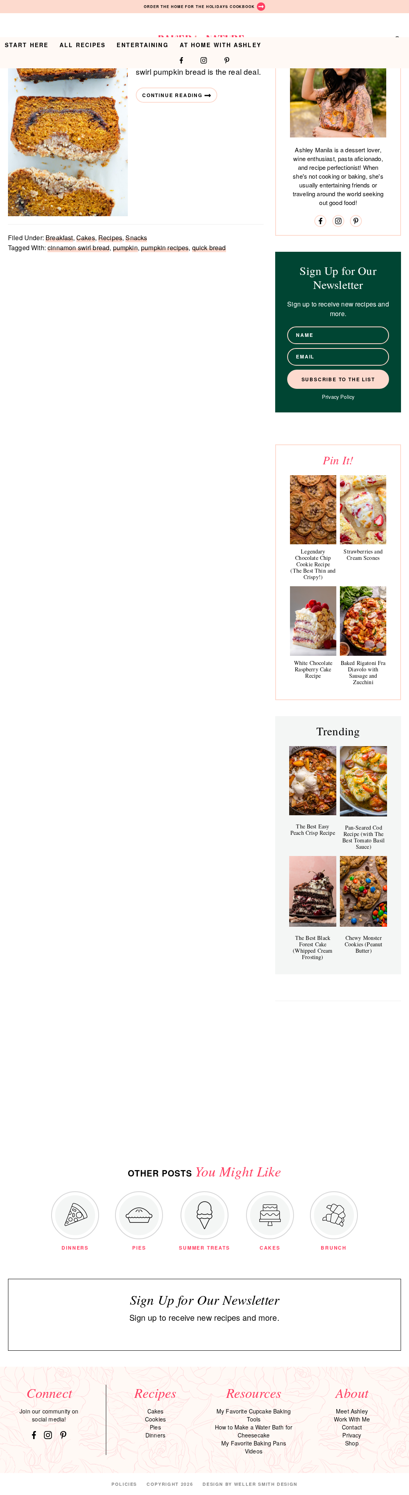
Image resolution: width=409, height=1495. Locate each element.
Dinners (155, 1435)
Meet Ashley (352, 1411)
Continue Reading (172, 95)
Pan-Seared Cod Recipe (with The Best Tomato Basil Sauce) (363, 837)
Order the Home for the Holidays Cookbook (199, 6)
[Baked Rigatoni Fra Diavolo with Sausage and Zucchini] (363, 621)
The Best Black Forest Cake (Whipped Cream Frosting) (312, 947)
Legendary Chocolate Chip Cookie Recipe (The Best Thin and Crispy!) (313, 564)
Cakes (85, 237)
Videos (253, 1451)
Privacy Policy (338, 396)
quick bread (209, 247)
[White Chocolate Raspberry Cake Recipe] (313, 620)
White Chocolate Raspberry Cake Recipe (313, 669)
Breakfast (59, 237)
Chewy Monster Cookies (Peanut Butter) (363, 944)
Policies (124, 1484)
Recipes (110, 237)
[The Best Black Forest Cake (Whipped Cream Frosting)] (312, 891)
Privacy (351, 1435)
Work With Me (352, 1419)
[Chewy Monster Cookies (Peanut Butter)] (363, 891)
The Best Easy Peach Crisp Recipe (312, 829)
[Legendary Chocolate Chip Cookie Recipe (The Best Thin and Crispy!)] (313, 509)
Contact (352, 1427)
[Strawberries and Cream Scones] (363, 509)
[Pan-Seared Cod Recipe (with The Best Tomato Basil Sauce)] (363, 781)
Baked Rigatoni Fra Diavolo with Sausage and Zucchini (363, 672)
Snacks (136, 237)
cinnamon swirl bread (78, 247)
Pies (155, 1427)
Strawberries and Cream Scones (363, 554)
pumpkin (125, 247)
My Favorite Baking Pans (253, 1443)
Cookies (155, 1419)
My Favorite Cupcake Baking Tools (253, 1415)
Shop (352, 1443)
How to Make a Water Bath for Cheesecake (253, 1431)
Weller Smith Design (266, 1484)
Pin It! (338, 460)
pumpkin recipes (165, 247)
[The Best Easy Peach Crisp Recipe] (312, 780)
